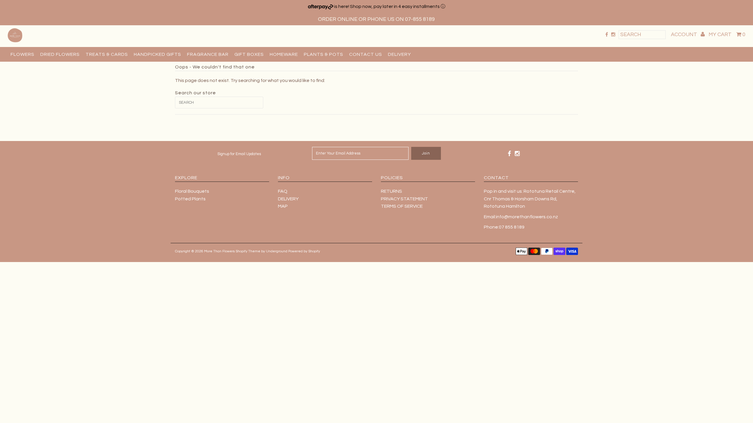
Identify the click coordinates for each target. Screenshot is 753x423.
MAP (283, 206)
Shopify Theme (248, 251)
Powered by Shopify (304, 251)
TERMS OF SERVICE (402, 206)
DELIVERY (399, 54)
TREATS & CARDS (107, 54)
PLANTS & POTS (323, 54)
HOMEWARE (284, 54)
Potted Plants (190, 199)
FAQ (282, 191)
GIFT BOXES (249, 54)
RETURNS (391, 191)
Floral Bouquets (192, 191)
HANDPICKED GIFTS (157, 54)
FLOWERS (22, 54)
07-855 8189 (420, 19)
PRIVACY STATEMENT (404, 199)
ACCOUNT (684, 34)
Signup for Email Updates (239, 154)
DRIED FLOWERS (60, 54)
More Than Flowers (219, 251)
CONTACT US (365, 54)
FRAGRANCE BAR (208, 54)
